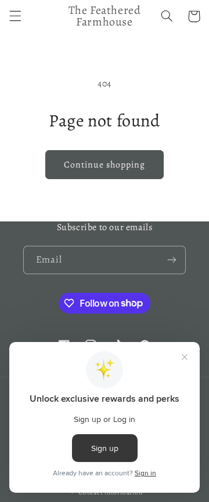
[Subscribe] (171, 260)
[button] (15, 16)
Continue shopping (105, 164)
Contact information (110, 492)
